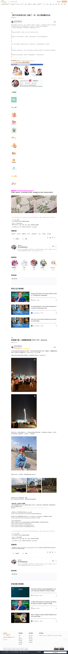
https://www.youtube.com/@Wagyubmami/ (23, 526)
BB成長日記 (34, 233)
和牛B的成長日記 (18, 21)
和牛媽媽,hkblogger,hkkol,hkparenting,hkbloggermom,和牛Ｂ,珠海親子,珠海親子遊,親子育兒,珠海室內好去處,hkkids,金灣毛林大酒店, (33, 548)
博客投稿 (20, 644)
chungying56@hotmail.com (28, 60)
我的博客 (30, 642)
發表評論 (14, 278)
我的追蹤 (30, 640)
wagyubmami (20, 78)
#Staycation (56, 635)
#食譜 (49, 635)
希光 (24, 267)
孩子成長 (49, 233)
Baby (39, 233)
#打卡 (46, 635)
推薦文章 (30, 4)
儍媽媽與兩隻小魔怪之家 (15, 267)
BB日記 (18, 233)
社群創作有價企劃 (4, 4)
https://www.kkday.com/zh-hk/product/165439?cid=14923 (32, 507)
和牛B (28, 233)
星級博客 (34, 4)
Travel (10, 648)
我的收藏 (30, 639)
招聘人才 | (23, 649)
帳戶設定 (30, 637)
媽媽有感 (24, 233)
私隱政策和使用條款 (32, 651)
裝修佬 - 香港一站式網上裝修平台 (44, 267)
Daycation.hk (53, 267)
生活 (62, 4)
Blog (23, 648)
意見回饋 (20, 642)
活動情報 (37, 224)
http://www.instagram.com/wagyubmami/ (22, 525)
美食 (47, 4)
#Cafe (51, 635)
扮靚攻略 (32, 224)
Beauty (17, 648)
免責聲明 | (10, 649)
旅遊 (50, 4)
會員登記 (59, 1)
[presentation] (11, 263)
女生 (53, 4)
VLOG (44, 4)
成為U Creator (20, 4)
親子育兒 (13, 233)
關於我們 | (5, 649)
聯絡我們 (27, 649)
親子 (59, 4)
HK (13, 648)
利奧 (34, 267)
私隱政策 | (18, 649)
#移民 (60, 635)
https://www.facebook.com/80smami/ (21, 523)
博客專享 (39, 4)
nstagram (14, 78)
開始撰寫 (64, 1)
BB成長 (43, 233)
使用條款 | (14, 649)
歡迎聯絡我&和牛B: (16, 60)
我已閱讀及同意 (55, 652)
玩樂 (56, 4)
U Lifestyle (6, 648)
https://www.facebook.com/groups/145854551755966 (25, 518)
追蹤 (55, 21)
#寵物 (40, 635)
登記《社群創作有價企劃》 (24, 221)
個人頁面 (30, 635)
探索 (26, 4)
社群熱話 (12, 4)
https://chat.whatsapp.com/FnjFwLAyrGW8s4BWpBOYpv (26, 513)
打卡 (18, 224)
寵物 (29, 224)
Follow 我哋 (34, 226)
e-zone (26, 648)
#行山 (43, 635)
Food (20, 648)
